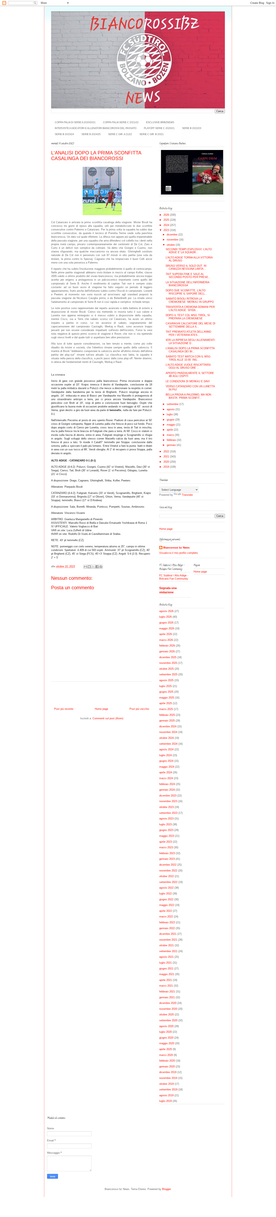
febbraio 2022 (167, 922)
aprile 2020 (165, 1049)
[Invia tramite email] (85, 567)
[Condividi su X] (93, 567)
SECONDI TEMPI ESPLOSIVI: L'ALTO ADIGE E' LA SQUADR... (189, 251)
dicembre (172, 234)
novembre (173, 239)
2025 (166, 219)
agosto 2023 (166, 818)
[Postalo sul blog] (89, 567)
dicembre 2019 (167, 1072)
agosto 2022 (166, 887)
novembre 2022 (168, 870)
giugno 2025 (166, 691)
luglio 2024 (165, 755)
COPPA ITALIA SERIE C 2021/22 (121, 122)
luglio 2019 (165, 1100)
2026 (166, 214)
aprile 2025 (165, 703)
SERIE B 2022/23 (191, 128)
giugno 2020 (166, 1037)
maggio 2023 (166, 835)
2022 (166, 451)
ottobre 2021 (166, 945)
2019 (166, 466)
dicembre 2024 (167, 726)
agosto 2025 (166, 680)
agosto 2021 (166, 956)
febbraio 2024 (167, 784)
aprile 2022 (165, 910)
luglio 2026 (165, 616)
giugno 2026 (166, 622)
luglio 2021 (165, 962)
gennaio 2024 (167, 789)
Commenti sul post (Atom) (108, 718)
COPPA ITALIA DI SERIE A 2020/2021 (75, 122)
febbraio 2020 (167, 1060)
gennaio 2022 (167, 928)
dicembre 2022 (167, 864)
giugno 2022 (166, 899)
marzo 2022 (166, 916)
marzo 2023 (166, 847)
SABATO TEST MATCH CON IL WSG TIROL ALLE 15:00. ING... (188, 358)
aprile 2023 (165, 841)
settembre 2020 (168, 1020)
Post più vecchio (139, 708)
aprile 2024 (165, 772)
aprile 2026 (165, 634)
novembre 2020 (168, 1008)
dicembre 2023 (167, 795)
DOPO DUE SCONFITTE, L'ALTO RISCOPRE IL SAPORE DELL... (186, 292)
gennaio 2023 (167, 858)
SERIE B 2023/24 (64, 134)
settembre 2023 (168, 812)
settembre (173, 404)
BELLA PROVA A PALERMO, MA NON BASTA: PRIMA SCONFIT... (188, 396)
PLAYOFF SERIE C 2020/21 (159, 128)
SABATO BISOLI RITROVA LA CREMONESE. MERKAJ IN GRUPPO (190, 300)
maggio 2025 (166, 697)
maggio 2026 (166, 628)
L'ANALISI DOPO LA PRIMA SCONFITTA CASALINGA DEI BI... (190, 350)
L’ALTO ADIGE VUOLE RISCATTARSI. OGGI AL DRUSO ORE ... (189, 366)
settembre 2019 (168, 1089)
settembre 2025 (168, 674)
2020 (166, 461)
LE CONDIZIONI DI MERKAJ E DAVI (188, 381)
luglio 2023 (165, 824)
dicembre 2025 (167, 657)
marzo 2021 (166, 985)
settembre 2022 (168, 882)
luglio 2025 (165, 686)
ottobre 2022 (166, 876)
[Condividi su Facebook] (97, 567)
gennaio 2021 (167, 997)
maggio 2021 (166, 974)
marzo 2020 (166, 1055)
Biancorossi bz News (176, 547)
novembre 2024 (168, 732)
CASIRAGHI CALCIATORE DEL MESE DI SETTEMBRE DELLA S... (190, 325)
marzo (171, 434)
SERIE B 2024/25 (91, 134)
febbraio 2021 (167, 991)
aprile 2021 (165, 980)
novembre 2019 (168, 1078)
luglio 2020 (165, 1031)
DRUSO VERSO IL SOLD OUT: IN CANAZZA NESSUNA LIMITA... (186, 267)
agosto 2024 (166, 749)
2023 (166, 230)
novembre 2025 (168, 662)
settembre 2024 (168, 743)
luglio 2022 (165, 893)
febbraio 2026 (167, 645)
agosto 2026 (166, 611)
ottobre (171, 244)
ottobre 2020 (166, 1014)
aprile (170, 429)
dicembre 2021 (167, 933)
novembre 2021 (168, 939)
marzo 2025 (166, 709)
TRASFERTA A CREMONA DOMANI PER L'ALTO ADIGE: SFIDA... (190, 308)
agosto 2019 (166, 1095)
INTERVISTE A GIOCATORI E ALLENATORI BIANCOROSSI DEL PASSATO (95, 128)
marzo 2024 (166, 778)
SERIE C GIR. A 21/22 (120, 134)
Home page (101, 708)
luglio (170, 414)
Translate (187, 494)
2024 (166, 225)
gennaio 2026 (167, 651)
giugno (171, 419)
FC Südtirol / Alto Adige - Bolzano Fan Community (173, 577)
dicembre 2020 (167, 1003)
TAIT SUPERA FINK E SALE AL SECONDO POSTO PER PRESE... (188, 276)
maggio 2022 (166, 905)
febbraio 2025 (167, 714)
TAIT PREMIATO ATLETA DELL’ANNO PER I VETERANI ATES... (188, 333)
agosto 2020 (166, 1026)
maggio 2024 (166, 766)
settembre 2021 (168, 951)
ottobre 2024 (166, 737)
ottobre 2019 (166, 1083)
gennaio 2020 (167, 1066)
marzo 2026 (166, 639)
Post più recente (63, 708)
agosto (171, 409)
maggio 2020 (166, 1043)
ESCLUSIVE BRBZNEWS (160, 122)
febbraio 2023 (167, 853)
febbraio (172, 439)
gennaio (172, 445)
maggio (171, 424)
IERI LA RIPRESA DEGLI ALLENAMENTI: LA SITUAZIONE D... (191, 341)
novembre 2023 (168, 801)
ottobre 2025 (166, 668)
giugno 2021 (166, 968)
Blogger (166, 1189)
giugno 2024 (166, 760)
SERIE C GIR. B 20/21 (151, 134)
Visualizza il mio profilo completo (178, 552)
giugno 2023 (166, 830)
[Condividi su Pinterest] (101, 567)
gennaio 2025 (167, 720)
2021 (166, 456)
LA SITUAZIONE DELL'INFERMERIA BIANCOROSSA (187, 284)
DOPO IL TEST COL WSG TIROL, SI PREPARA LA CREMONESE (188, 317)
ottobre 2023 (166, 807)
